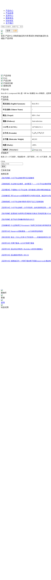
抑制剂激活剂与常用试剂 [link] (24, 36)
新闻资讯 (9, 18)
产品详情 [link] (9, 38)
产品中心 (9, 11)
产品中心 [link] (9, 36)
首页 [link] (3, 36)
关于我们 (9, 23)
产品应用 (9, 13)
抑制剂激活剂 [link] (40, 36)
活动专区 (9, 21)
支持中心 (9, 16)
